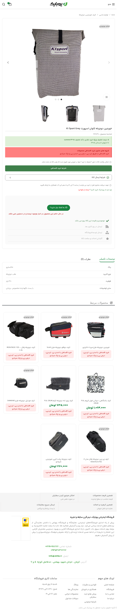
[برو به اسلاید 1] (61, 99)
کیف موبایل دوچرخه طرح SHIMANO (21, 400)
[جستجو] (3, 4)
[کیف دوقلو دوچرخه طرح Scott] (58, 330)
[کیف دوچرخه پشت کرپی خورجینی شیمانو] (58, 441)
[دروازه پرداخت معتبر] (25, 522)
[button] (109, 62)
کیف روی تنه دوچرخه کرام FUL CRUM (58, 400)
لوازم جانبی (103, 14)
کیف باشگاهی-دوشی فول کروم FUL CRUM (96, 402)
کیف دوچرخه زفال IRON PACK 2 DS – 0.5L (21, 348)
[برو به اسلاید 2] (58, 99)
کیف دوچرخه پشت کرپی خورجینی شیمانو (58, 460)
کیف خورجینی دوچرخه (87, 14)
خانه (113, 14)
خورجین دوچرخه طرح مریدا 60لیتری (96, 347)
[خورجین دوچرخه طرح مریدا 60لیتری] (96, 330)
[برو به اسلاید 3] (55, 99)
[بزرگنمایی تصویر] (106, 97)
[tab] (107, 259)
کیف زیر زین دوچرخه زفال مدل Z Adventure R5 (96, 460)
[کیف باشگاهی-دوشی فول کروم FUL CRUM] (96, 383)
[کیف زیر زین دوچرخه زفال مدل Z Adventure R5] (96, 441)
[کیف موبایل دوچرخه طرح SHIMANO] (21, 383)
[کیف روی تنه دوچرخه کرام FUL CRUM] (58, 383)
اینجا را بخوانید (83, 189)
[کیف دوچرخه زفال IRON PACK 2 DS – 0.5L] (21, 330)
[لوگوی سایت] (58, 4)
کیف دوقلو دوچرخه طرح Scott (58, 347)
